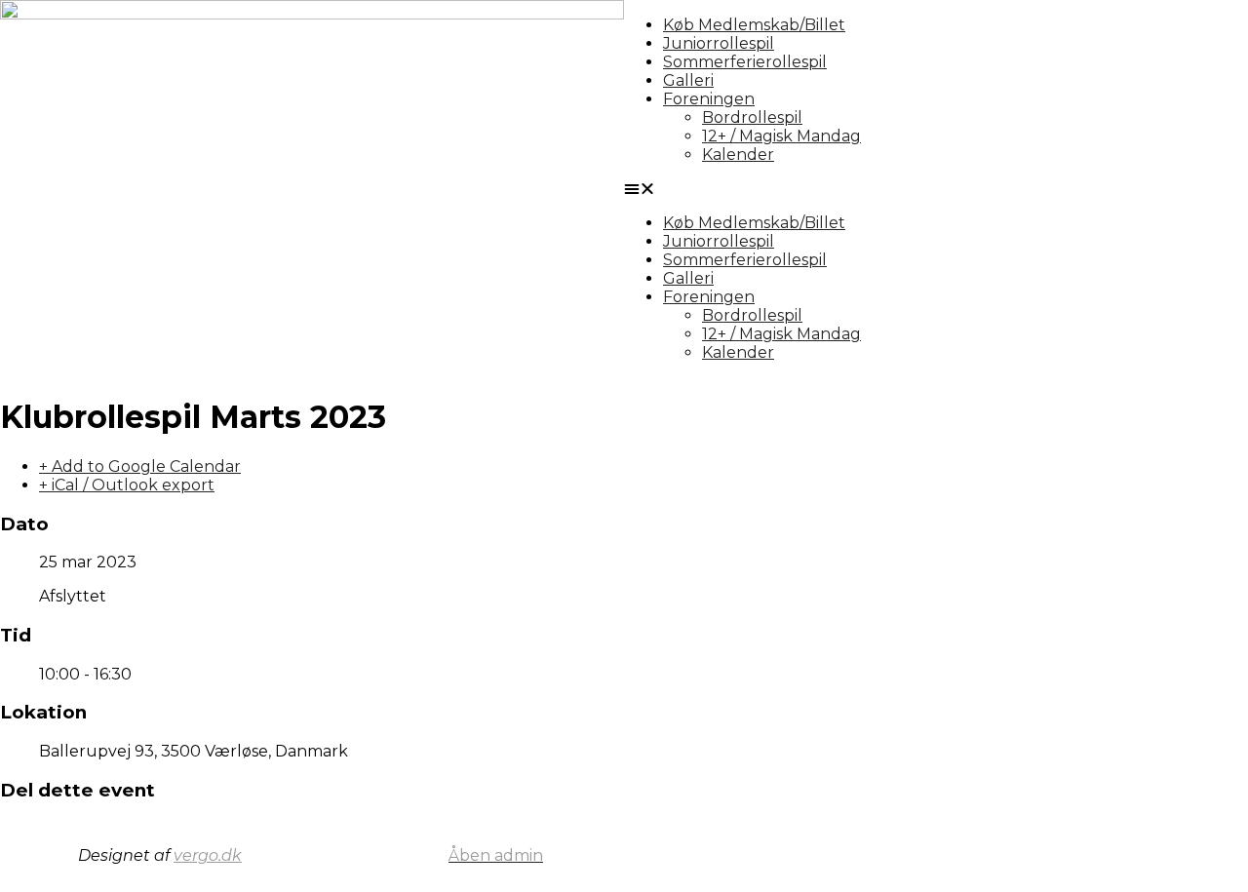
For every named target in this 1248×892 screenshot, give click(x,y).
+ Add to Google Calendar (140, 466)
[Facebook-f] (843, 854)
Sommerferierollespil (745, 62)
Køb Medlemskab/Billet (754, 25)
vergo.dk (208, 855)
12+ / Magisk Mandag (781, 136)
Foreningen (709, 99)
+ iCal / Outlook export (126, 485)
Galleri (688, 80)
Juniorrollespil (718, 43)
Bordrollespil (752, 117)
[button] (936, 188)
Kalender (738, 154)
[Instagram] (896, 854)
